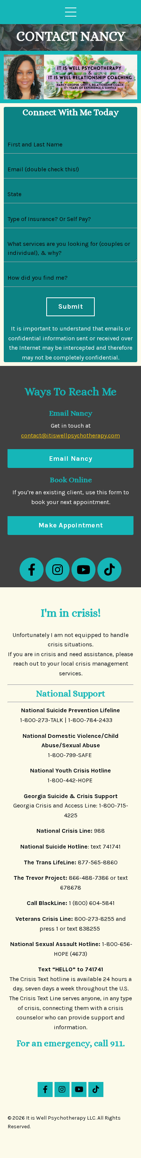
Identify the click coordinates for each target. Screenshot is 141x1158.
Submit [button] (70, 306)
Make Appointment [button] (70, 525)
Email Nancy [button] (70, 458)
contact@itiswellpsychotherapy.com (70, 435)
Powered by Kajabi (71, 1138)
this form (109, 492)
